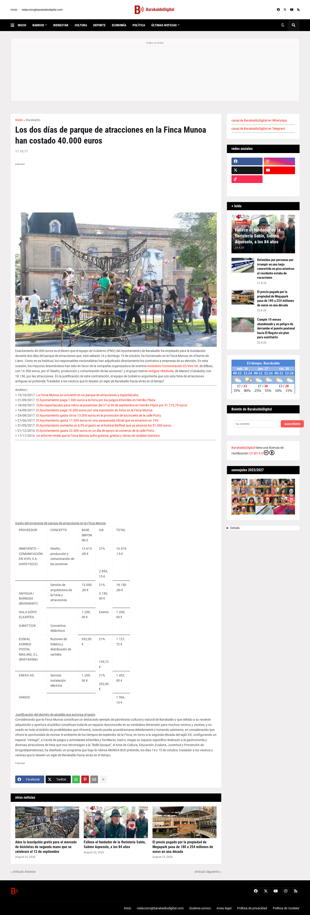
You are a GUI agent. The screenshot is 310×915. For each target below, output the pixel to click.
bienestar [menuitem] (60, 25)
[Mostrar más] (103, 779)
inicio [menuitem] (22, 25)
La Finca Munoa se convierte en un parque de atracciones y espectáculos (87, 395)
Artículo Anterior (24, 872)
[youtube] (291, 10)
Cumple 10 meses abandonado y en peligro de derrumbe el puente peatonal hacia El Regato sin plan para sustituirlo (276, 328)
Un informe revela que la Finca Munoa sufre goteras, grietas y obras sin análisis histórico (98, 435)
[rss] (298, 10)
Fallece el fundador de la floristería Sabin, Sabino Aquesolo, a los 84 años (115, 844)
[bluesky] (279, 179)
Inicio (19, 120)
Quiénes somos (200, 908)
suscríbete (292, 424)
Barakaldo (33, 120)
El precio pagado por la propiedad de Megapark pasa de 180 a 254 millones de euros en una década (183, 847)
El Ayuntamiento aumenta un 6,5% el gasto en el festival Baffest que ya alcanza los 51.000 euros (103, 425)
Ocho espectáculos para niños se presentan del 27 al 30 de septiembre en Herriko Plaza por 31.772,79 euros (111, 405)
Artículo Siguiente (206, 872)
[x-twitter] (284, 10)
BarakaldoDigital (243, 447)
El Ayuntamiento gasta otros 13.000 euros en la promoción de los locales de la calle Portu (98, 415)
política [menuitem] (139, 25)
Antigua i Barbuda (161, 371)
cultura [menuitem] (81, 25)
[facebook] (278, 10)
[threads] (279, 188)
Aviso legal (224, 908)
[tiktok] (247, 179)
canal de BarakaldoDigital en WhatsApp (259, 120)
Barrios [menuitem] (38, 25)
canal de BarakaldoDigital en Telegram (258, 128)
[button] (14, 25)
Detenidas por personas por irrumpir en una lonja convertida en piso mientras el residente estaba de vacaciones (275, 269)
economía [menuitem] (119, 25)
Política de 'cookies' (286, 908)
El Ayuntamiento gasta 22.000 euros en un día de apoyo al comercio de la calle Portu (95, 430)
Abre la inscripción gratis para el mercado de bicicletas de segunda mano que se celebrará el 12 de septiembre (46, 847)
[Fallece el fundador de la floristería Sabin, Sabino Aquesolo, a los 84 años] (116, 822)
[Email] (94, 779)
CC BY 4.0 (256, 453)
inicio (14, 9)
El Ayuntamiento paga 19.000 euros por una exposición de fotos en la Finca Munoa (94, 410)
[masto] (247, 188)
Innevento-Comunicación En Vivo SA (172, 366)
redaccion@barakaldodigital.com (42, 9)
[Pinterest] (85, 779)
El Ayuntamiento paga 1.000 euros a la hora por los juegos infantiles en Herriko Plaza (95, 400)
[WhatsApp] (76, 779)
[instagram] (279, 161)
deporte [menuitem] (99, 25)
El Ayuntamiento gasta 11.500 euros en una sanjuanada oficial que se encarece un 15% (97, 420)
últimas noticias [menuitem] (164, 25)
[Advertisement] (116, 478)
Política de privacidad (252, 908)
